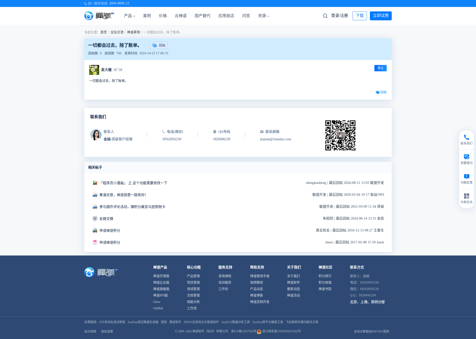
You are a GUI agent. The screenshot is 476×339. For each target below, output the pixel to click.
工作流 (192, 308)
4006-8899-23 (119, 3)
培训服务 (224, 282)
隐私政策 (107, 331)
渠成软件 (175, 322)
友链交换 (106, 219)
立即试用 (381, 15)
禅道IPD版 (160, 295)
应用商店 (226, 16)
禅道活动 (293, 295)
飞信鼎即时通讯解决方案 (302, 322)
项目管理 (193, 282)
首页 (103, 32)
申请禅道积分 (109, 230)
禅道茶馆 (133, 32)
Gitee (156, 302)
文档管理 (193, 295)
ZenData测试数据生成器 (143, 322)
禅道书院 (325, 289)
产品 (128, 16)
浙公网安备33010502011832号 (281, 331)
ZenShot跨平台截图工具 (267, 322)
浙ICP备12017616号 (244, 331)
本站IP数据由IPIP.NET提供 (371, 331)
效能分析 (193, 302)
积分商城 (325, 282)
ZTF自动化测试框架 (112, 322)
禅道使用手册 (259, 276)
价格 (163, 16)
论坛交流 (117, 32)
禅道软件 (293, 282)
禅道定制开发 (259, 302)
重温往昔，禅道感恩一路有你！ (123, 195)
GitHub (158, 308)
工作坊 (223, 289)
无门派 (118, 70)
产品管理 (193, 276)
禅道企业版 (161, 282)
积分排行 (325, 276)
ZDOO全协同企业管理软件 (201, 322)
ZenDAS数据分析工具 (235, 322)
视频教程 (256, 282)
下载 (360, 15)
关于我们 (293, 276)
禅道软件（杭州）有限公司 (210, 331)
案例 (147, 16)
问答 (246, 16)
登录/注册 (339, 15)
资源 (262, 16)
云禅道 (181, 16)
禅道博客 (256, 295)
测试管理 (193, 289)
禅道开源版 (161, 276)
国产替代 (202, 16)
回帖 (162, 45)
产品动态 (256, 289)
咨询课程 (224, 276)
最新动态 (293, 289)
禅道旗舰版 (161, 289)
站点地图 (90, 331)
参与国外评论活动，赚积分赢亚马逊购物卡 (132, 207)
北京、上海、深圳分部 (367, 302)
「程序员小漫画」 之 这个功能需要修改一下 (133, 183)
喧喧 (164, 322)
